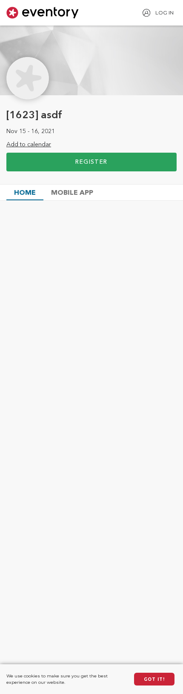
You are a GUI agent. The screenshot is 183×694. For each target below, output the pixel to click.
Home (25, 193)
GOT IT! (154, 679)
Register (91, 162)
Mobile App (72, 193)
